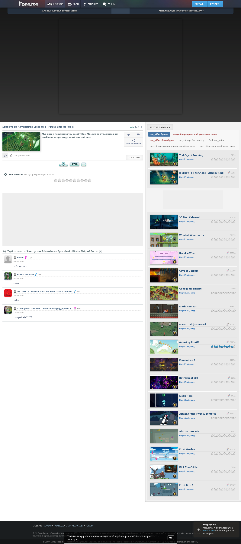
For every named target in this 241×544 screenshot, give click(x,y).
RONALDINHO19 (25, 274)
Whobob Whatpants (191, 235)
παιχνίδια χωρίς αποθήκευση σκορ (217, 145)
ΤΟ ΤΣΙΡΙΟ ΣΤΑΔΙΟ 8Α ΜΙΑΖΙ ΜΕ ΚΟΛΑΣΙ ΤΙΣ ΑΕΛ (45, 293)
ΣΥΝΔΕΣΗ (215, 4)
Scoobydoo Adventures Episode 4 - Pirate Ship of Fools (38, 126)
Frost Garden (187, 449)
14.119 (138, 127)
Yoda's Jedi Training (191, 155)
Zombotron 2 (187, 360)
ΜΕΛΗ (68, 525)
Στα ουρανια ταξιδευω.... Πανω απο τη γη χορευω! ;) (44, 309)
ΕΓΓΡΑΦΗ (200, 4)
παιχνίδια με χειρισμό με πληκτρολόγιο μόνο (172, 145)
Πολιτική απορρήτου (187, 541)
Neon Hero (186, 395)
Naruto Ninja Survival (192, 324)
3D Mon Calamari (189, 217)
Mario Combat (188, 306)
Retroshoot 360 (188, 378)
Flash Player (209, 530)
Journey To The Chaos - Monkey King (201, 172)
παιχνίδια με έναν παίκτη (191, 140)
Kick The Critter (189, 467)
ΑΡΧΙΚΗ (48, 525)
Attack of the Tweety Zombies (197, 413)
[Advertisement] (72, 219)
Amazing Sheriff (189, 342)
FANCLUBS (78, 525)
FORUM (89, 525)
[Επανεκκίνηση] (5, 155)
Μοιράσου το (133, 143)
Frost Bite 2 (186, 485)
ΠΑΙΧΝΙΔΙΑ (58, 525)
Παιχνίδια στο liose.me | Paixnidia (29, 4)
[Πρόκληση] (138, 135)
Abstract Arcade (189, 431)
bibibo (20, 257)
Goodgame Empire (190, 288)
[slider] (73, 180)
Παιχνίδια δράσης (187, 159)
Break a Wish (187, 253)
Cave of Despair (188, 270)
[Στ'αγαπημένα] (128, 135)
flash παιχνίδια (216, 140)
